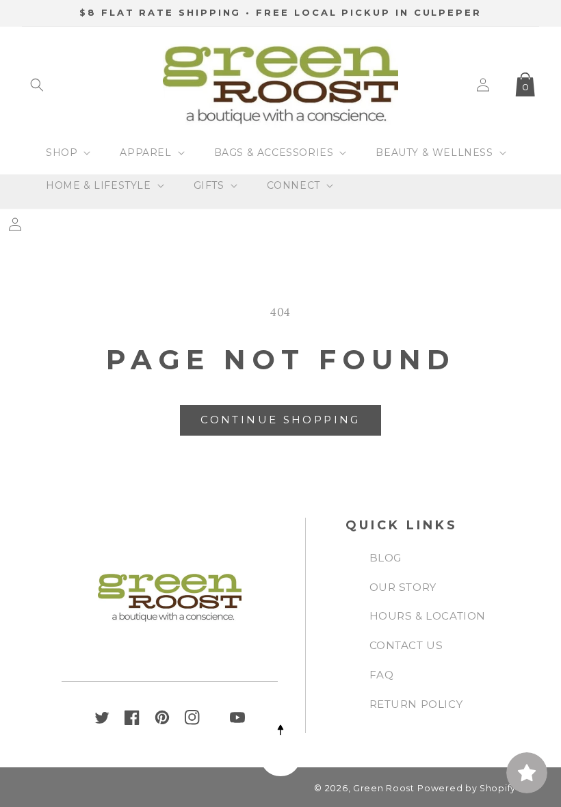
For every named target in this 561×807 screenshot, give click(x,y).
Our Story (402, 587)
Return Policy (416, 704)
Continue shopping (280, 419)
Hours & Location (427, 615)
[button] (37, 85)
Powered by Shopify (466, 788)
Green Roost (384, 788)
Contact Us (406, 645)
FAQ (381, 674)
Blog (385, 557)
